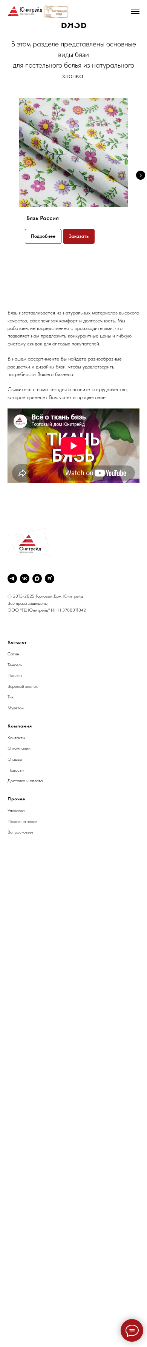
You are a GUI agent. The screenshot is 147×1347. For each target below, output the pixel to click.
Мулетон (16, 707)
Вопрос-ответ (21, 832)
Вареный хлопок (23, 686)
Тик (11, 697)
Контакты (16, 737)
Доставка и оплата (25, 780)
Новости (16, 770)
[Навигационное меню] (135, 11)
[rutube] (49, 578)
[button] (79, 236)
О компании (19, 748)
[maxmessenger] (37, 578)
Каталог (17, 642)
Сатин (13, 654)
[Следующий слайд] (140, 175)
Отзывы (15, 759)
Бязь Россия (42, 218)
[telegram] (12, 578)
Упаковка (16, 810)
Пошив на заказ (22, 821)
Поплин (15, 675)
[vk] (24, 578)
